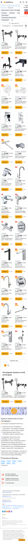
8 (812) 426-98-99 (6, 492)
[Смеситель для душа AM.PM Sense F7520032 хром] (21, 200)
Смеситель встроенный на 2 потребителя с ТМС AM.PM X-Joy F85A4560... (21, 293)
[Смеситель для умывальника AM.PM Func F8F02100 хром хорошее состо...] (21, 254)
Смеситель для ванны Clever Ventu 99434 (20, 157)
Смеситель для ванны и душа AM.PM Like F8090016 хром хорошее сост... (21, 321)
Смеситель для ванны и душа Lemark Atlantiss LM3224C (21, 47)
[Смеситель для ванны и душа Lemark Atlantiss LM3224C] (21, 35)
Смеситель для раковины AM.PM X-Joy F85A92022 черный (6, 266)
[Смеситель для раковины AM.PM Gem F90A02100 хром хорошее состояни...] (7, 336)
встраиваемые (5, 20)
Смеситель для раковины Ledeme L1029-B (5, 211)
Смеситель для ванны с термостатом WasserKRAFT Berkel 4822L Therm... (7, 157)
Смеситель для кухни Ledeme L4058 (20, 184)
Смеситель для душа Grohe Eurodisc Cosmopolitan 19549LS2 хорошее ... (7, 102)
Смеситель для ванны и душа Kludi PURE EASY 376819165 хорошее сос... (21, 102)
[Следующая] (11, 365)
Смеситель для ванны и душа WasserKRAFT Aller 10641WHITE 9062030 (21, 129)
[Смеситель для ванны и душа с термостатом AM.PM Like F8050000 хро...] (7, 227)
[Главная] (3, 5)
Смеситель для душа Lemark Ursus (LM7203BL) (6, 75)
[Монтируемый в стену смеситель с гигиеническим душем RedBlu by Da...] (21, 336)
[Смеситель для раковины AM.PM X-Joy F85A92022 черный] (7, 254)
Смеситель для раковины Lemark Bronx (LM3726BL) (19, 75)
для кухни (19, 13)
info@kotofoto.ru (7, 501)
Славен (14, 461)
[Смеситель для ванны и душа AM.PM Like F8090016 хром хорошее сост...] (21, 309)
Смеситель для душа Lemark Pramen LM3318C (6, 47)
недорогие (12, 13)
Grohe (19, 461)
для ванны (4, 13)
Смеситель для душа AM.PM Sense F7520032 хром (20, 211)
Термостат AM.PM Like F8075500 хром (20, 239)
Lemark (8, 463)
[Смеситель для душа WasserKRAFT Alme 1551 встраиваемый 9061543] (7, 117)
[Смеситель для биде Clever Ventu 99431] (7, 172)
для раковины (5, 15)
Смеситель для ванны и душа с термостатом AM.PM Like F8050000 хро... (7, 239)
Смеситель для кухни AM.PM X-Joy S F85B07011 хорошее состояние (6, 293)
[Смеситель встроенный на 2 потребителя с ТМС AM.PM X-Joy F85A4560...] (21, 282)
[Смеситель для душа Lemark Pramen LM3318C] (7, 35)
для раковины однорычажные (9, 17)
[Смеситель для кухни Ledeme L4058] (21, 172)
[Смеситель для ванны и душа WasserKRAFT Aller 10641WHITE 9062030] (21, 117)
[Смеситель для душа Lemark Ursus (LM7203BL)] (7, 63)
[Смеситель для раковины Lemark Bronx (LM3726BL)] (21, 63)
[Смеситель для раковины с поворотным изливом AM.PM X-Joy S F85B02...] (7, 309)
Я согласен (22, 540)
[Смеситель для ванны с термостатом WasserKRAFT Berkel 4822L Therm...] (7, 145)
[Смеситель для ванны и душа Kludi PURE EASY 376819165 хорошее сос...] (21, 90)
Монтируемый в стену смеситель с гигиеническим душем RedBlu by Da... (20, 348)
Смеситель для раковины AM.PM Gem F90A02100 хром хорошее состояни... (6, 348)
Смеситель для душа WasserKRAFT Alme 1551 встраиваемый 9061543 (6, 129)
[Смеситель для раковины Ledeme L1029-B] (7, 200)
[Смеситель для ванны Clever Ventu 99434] (21, 145)
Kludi (13, 463)
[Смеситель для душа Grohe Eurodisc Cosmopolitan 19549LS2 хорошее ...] (7, 90)
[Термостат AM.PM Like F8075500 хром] (21, 227)
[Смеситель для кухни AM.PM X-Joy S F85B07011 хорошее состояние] (7, 282)
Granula (3, 461)
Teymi (8, 461)
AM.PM (2, 463)
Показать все (4, 465)
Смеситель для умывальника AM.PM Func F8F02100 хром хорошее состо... (20, 266)
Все (12, 20)
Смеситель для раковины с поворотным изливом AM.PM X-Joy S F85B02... (7, 321)
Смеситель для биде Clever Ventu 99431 (6, 184)
